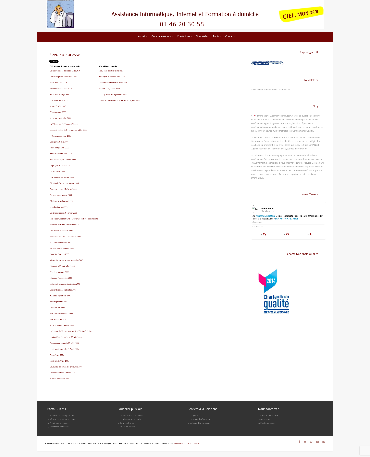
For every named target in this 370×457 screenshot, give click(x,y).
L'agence (194, 415)
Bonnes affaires (127, 423)
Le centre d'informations (200, 419)
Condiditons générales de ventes (186, 444)
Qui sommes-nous (161, 36)
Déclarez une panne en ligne (62, 419)
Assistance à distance (59, 426)
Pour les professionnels (130, 419)
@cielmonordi (268, 211)
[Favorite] (310, 234)
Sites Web (201, 36)
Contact (229, 36)
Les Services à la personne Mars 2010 (65, 71)
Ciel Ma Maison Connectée (131, 415)
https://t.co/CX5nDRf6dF (286, 218)
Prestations (183, 36)
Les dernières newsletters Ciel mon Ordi (271, 89)
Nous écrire (265, 419)
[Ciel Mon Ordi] (185, 14)
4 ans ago (257, 221)
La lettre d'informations (200, 423)
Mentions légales (267, 423)
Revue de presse (127, 426)
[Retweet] (287, 234)
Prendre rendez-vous (59, 423)
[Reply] (264, 234)
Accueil (141, 36)
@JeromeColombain (265, 215)
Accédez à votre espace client (63, 415)
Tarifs (216, 36)
